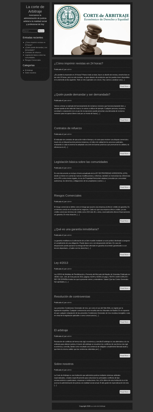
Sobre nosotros (30, 73)
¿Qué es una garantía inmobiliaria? (76, 229)
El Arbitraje (29, 70)
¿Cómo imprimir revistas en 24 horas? (78, 63)
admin (69, 69)
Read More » (125, 86)
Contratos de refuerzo (33, 52)
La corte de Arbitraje (98, 406)
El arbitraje (61, 330)
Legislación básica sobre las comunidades (81, 162)
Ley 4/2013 (61, 262)
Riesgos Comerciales (33, 60)
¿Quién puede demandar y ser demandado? (82, 94)
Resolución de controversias (72, 296)
